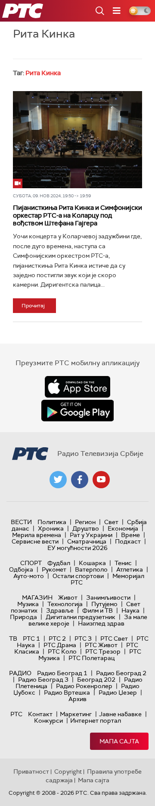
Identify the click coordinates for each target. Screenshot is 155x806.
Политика (51, 522)
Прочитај (33, 305)
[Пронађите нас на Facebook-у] (79, 479)
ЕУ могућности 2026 (77, 548)
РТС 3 (83, 638)
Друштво (85, 528)
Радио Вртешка (67, 692)
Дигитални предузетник (80, 617)
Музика (28, 604)
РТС (16, 714)
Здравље (60, 610)
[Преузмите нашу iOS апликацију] (77, 387)
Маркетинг (76, 714)
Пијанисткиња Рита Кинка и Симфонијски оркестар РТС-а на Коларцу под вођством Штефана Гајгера (77, 215)
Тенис (123, 563)
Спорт (31, 563)
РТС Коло (62, 651)
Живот (68, 597)
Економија (123, 528)
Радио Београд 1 (62, 673)
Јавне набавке (120, 714)
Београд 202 (96, 679)
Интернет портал (95, 720)
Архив (77, 699)
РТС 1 (31, 638)
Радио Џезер (118, 692)
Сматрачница (86, 541)
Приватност (31, 771)
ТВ (13, 638)
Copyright (68, 771)
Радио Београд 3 (43, 679)
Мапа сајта (119, 741)
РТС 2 (57, 638)
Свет (111, 522)
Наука (130, 610)
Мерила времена (36, 535)
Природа (23, 617)
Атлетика (129, 569)
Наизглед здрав (101, 623)
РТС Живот (101, 645)
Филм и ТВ (97, 610)
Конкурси (48, 720)
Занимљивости (108, 597)
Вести (21, 522)
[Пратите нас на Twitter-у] (58, 479)
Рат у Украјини (91, 535)
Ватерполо (91, 569)
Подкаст (128, 541)
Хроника (51, 528)
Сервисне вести (35, 541)
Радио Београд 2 (121, 673)
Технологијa (65, 604)
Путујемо (104, 604)
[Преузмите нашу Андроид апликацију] (77, 410)
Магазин (37, 597)
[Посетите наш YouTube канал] (101, 479)
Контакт (40, 714)
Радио (20, 673)
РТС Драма (59, 645)
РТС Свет (114, 638)
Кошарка (92, 563)
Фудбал (58, 563)
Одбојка (21, 569)
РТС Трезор (103, 651)
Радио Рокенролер (84, 686)
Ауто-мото (28, 576)
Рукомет (54, 569)
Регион (85, 522)
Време (130, 535)
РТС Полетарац (91, 658)
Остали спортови (78, 576)
